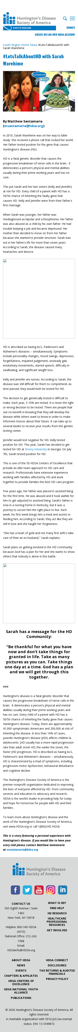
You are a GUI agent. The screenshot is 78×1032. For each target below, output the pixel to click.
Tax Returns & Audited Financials (57, 972)
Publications (21, 997)
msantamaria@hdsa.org (23, 126)
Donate (71, 27)
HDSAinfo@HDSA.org (21, 950)
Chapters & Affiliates (21, 975)
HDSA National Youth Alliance (21, 991)
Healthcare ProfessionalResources (57, 921)
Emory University (36, 449)
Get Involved (57, 930)
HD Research (57, 913)
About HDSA (21, 960)
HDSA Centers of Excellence (21, 982)
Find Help (57, 908)
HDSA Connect (57, 960)
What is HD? (57, 903)
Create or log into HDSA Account (55, 34)
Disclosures (57, 965)
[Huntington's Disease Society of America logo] (39, 870)
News (21, 965)
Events (21, 970)
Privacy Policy (57, 979)
